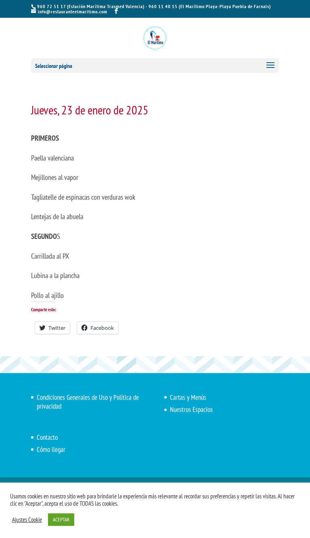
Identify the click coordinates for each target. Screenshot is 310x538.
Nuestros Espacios (191, 409)
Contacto (47, 437)
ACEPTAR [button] (61, 519)
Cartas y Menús (188, 397)
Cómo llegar (51, 449)
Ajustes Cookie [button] (27, 519)
